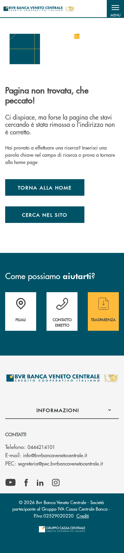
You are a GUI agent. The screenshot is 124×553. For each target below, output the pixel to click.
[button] (115, 8)
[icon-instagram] (56, 483)
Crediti (82, 515)
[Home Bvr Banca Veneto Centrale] (39, 8)
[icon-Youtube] (10, 483)
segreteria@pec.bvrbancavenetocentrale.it (60, 463)
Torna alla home (45, 187)
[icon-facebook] (26, 483)
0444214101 (41, 446)
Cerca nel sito (45, 214)
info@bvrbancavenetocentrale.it (55, 455)
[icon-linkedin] (40, 483)
